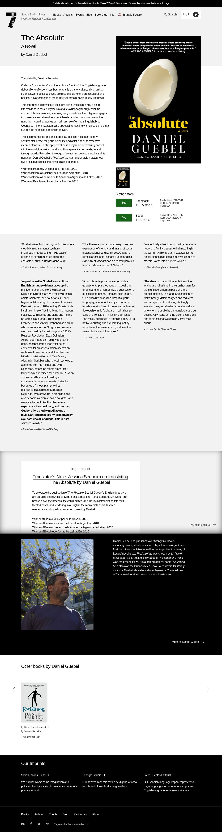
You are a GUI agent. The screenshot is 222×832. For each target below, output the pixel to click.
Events (79, 14)
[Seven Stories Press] (11, 20)
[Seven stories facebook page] (31, 824)
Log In (186, 14)
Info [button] (112, 14)
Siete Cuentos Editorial (157, 775)
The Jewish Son (30, 736)
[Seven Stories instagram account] (47, 824)
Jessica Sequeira (32, 731)
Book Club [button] (101, 14)
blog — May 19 (80, 469)
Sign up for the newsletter (69, 824)
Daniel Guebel (36, 54)
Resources (80, 814)
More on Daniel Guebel (185, 641)
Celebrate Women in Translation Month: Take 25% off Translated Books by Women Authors (106, 3)
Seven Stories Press (33, 14)
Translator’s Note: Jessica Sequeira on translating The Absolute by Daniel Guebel (80, 479)
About (95, 814)
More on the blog (201, 524)
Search (172, 14)
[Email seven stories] (22, 824)
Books (25, 814)
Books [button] (57, 14)
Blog (89, 14)
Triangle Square (91, 775)
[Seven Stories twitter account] (38, 824)
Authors (68, 14)
